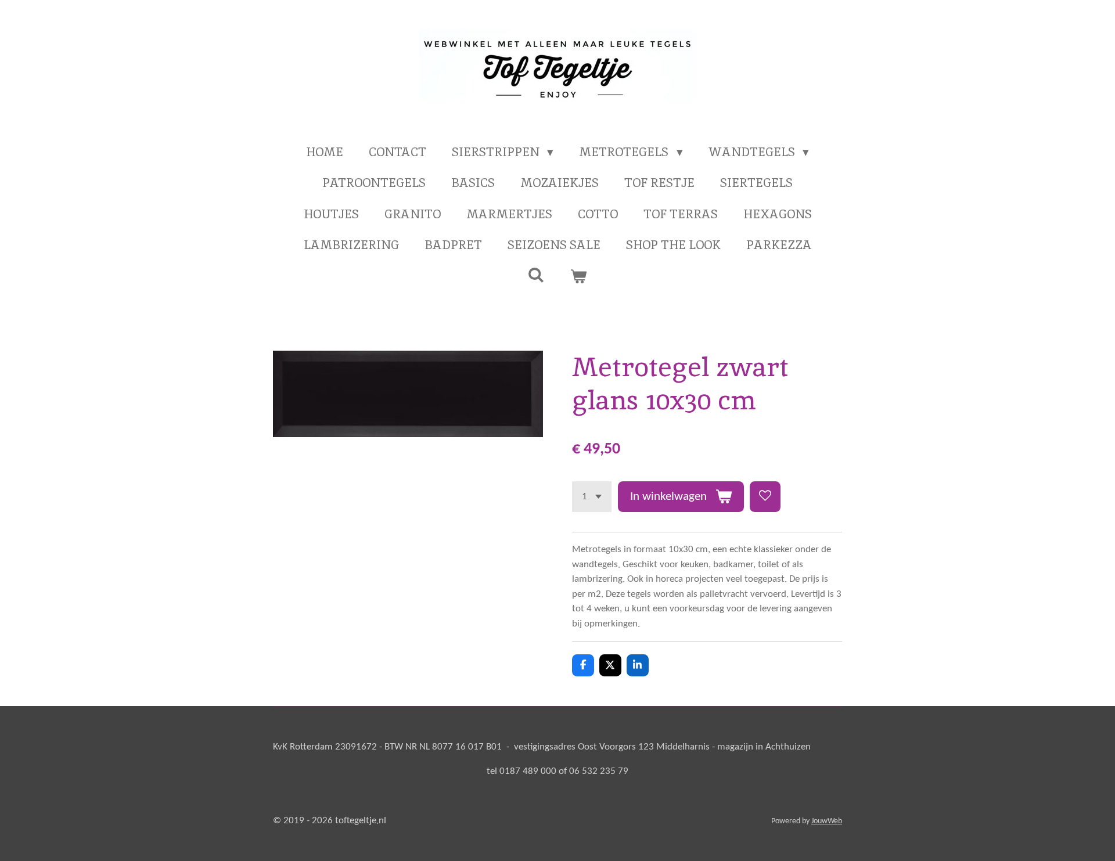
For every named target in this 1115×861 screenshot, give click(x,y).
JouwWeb (826, 821)
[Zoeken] (536, 275)
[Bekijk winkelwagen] (578, 276)
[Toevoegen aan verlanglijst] (765, 496)
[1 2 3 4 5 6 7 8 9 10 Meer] (592, 496)
